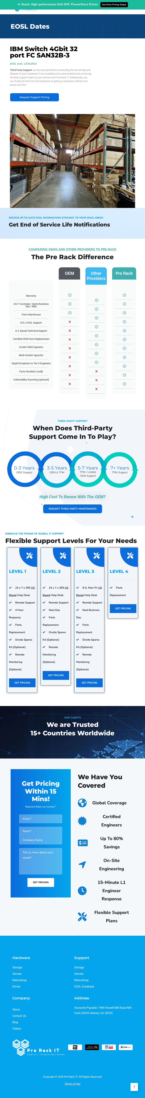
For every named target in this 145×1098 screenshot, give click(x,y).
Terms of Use (72, 1083)
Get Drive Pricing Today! (114, 4)
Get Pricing (22, 682)
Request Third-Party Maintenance (73, 508)
